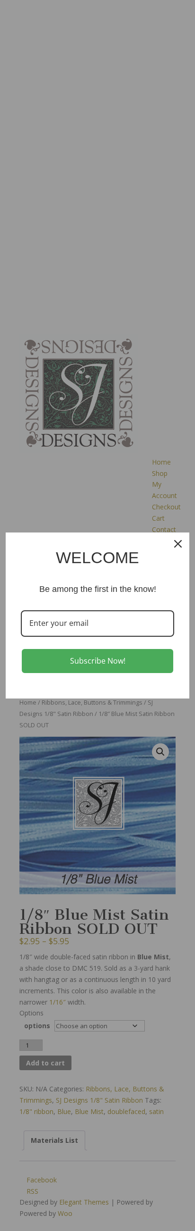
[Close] (178, 543)
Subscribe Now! (97, 661)
